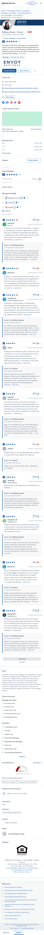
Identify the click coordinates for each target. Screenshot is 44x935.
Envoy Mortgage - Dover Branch (12, 15)
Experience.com (18, 924)
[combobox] (21, 167)
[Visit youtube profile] (19, 102)
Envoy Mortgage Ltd (24, 13)
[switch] (39, 179)
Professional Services (14, 11)
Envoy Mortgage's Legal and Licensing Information (22, 868)
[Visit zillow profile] (3, 102)
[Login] (26, 3)
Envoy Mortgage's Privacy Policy (22, 870)
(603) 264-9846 (10, 82)
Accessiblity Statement (27, 928)
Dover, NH (8, 85)
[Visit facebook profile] (7, 102)
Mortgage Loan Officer (8, 13)
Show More (22, 53)
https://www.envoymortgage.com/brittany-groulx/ (21, 88)
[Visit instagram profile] (11, 102)
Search (3, 11)
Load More (22, 659)
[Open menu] (40, 3)
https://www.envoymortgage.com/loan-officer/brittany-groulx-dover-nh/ (23, 91)
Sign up (32, 3)
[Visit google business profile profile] (15, 102)
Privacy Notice (14, 928)
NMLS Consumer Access (22, 872)
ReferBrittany (24, 71)
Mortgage (26, 11)
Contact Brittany (9, 71)
